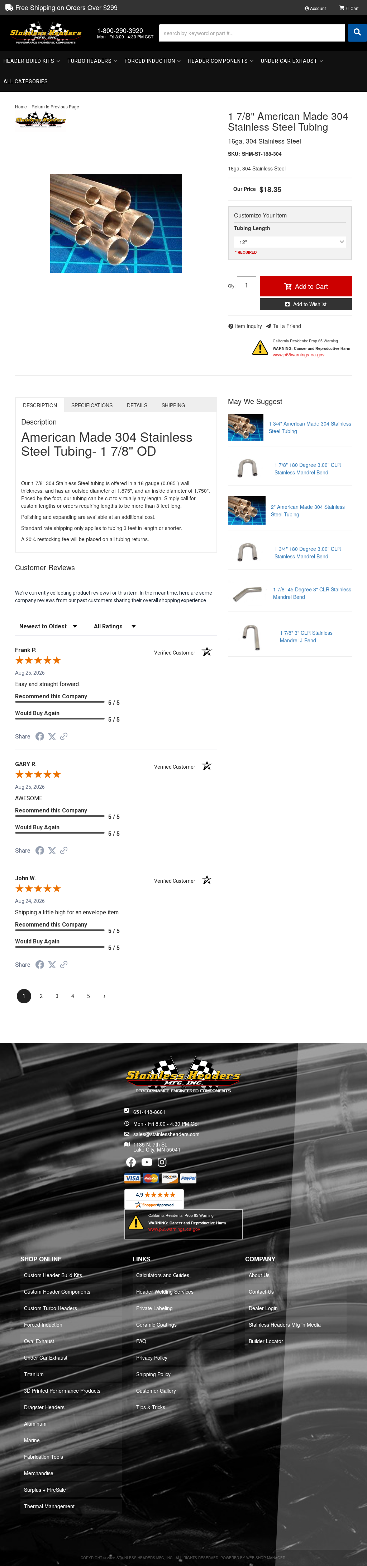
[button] (263, 33)
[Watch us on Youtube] (147, 1163)
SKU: (234, 153)
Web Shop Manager (265, 1557)
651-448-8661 (149, 1111)
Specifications (92, 405)
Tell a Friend (287, 325)
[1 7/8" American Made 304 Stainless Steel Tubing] (116, 223)
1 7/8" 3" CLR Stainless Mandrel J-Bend (306, 636)
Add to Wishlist (310, 304)
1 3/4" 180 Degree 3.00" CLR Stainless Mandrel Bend (308, 552)
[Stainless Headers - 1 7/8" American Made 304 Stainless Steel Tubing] (40, 119)
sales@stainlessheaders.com (166, 1133)
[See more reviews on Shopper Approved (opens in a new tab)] (64, 737)
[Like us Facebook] (131, 1163)
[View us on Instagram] (162, 1163)
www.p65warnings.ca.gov (299, 354)
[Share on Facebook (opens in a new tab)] (39, 737)
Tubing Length (252, 227)
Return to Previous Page (55, 106)
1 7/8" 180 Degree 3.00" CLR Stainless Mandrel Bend (308, 468)
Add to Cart (311, 286)
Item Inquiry (248, 325)
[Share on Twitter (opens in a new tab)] (52, 737)
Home (21, 106)
